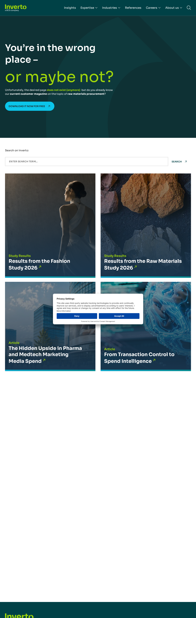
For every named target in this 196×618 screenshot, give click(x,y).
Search (177, 161)
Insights (70, 8)
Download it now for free (27, 106)
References (133, 8)
